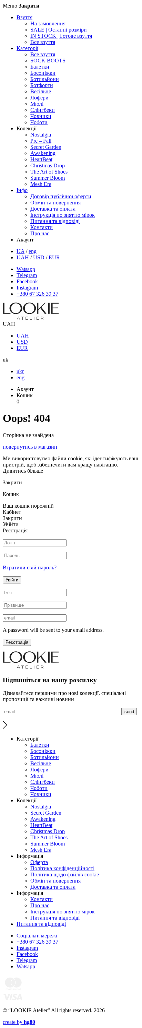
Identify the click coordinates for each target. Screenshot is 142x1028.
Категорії (27, 48)
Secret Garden (45, 147)
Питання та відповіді (55, 221)
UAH (23, 257)
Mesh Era (40, 184)
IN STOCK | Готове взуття (61, 36)
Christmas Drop (47, 165)
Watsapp (26, 269)
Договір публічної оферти (60, 196)
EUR (54, 257)
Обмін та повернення (55, 202)
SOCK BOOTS (47, 60)
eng (33, 251)
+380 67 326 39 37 (37, 294)
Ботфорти (41, 85)
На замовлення (47, 23)
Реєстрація (17, 642)
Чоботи (39, 122)
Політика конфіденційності (62, 868)
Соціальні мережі (37, 935)
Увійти (12, 579)
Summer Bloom (47, 178)
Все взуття (42, 42)
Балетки (39, 67)
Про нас (39, 233)
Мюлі (36, 104)
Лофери (39, 98)
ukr (20, 371)
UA (20, 251)
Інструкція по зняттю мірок (62, 215)
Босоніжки (42, 73)
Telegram (27, 275)
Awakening (42, 153)
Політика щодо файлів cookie (64, 874)
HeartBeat (41, 159)
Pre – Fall (40, 141)
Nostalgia (40, 135)
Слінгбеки (42, 110)
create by (19, 1022)
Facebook (27, 281)
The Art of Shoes (49, 172)
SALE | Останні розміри (58, 30)
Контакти (41, 227)
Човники (40, 116)
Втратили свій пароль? (30, 567)
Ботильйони (44, 79)
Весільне (40, 91)
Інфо (22, 190)
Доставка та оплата (52, 209)
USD (38, 257)
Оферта (39, 862)
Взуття (24, 17)
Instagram (27, 288)
